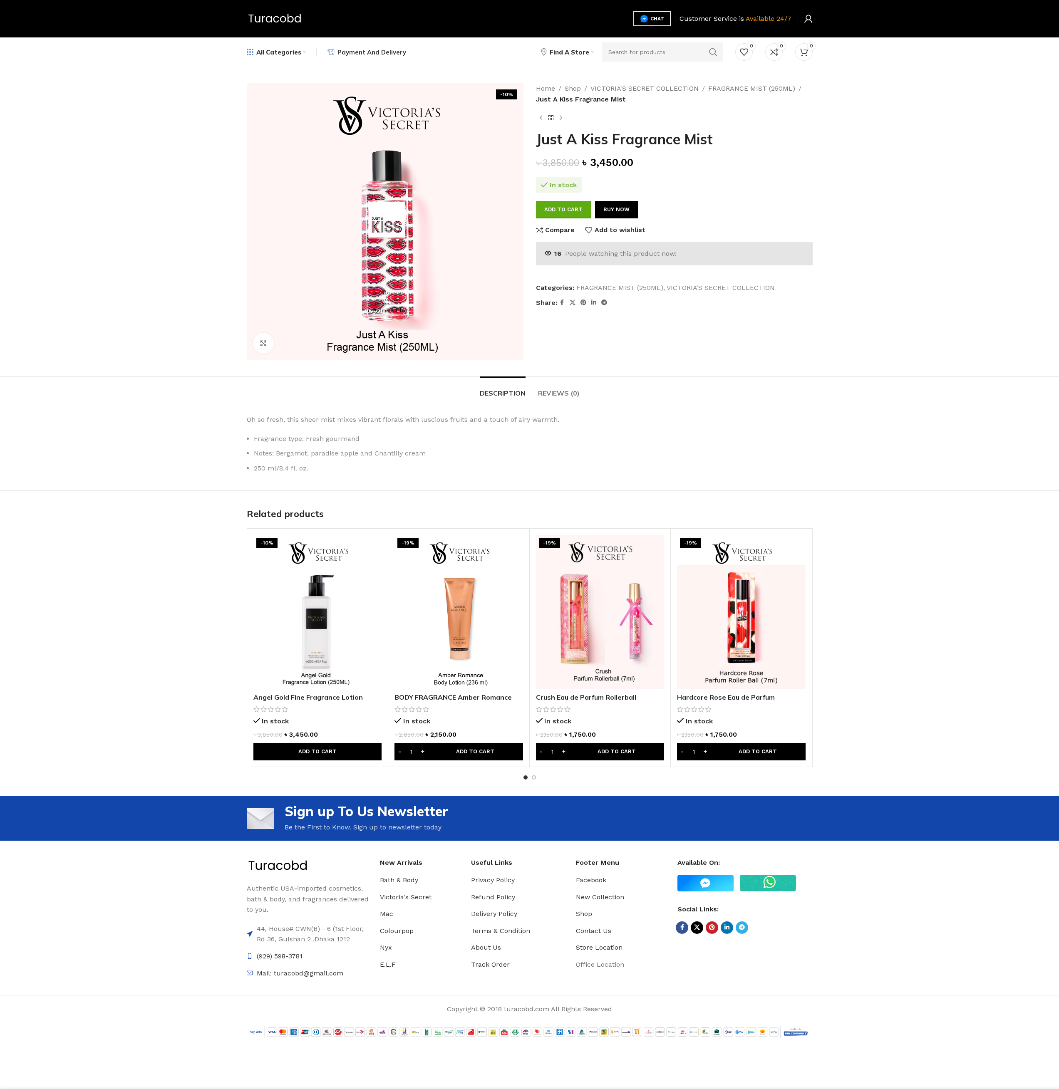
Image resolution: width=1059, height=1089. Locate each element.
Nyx (386, 947)
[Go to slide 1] (525, 777)
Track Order (490, 964)
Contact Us (593, 931)
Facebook (591, 880)
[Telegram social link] (604, 302)
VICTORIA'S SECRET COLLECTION (644, 88)
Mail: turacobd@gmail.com (300, 973)
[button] (317, 751)
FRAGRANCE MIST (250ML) (751, 88)
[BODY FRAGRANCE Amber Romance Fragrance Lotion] (458, 612)
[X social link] (572, 302)
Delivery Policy (494, 914)
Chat (657, 19)
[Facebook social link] (562, 302)
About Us (486, 947)
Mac (386, 914)
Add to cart (563, 209)
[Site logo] (275, 18)
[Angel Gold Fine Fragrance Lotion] (317, 612)
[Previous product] (541, 118)
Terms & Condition (500, 931)
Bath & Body (399, 880)
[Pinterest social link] (583, 302)
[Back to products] (551, 118)
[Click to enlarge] (263, 343)
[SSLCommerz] (530, 1031)
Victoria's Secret (406, 897)
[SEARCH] (713, 52)
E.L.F (388, 964)
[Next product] (561, 118)
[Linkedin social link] (594, 302)
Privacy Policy (493, 880)
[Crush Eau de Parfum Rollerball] (600, 612)
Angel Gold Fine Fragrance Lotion (308, 697)
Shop (573, 88)
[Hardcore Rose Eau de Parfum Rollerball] (741, 612)
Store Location (599, 947)
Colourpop (397, 931)
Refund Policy (493, 897)
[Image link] (278, 865)
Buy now (616, 209)
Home (545, 88)
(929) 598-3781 (280, 956)
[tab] (503, 389)
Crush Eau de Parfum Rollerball (586, 697)
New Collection (600, 897)
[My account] (808, 18)
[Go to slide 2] (534, 777)
